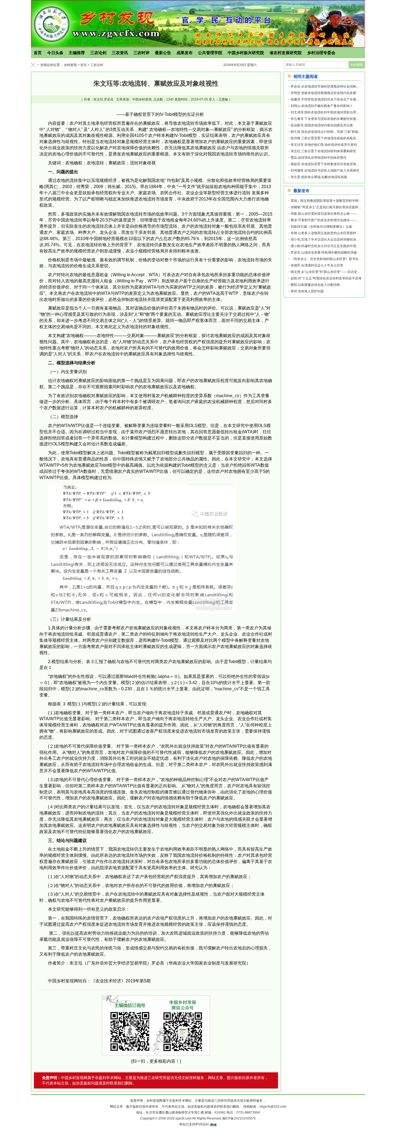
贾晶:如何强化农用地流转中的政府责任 (318, 158)
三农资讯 (120, 52)
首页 (38, 52)
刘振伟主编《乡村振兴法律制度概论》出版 (321, 226)
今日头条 (55, 52)
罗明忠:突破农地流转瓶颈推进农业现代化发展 (323, 93)
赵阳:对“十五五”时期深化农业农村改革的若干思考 (326, 278)
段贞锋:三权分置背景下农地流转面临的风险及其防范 (328, 138)
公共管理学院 (210, 52)
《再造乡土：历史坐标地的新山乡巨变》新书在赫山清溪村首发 (336, 259)
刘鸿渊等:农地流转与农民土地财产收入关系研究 (325, 170)
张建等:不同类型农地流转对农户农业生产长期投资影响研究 (333, 99)
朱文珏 (98, 99)
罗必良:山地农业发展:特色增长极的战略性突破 (324, 252)
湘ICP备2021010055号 (239, 1118)
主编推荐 (77, 52)
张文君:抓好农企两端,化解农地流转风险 (319, 177)
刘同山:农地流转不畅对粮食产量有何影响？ (322, 106)
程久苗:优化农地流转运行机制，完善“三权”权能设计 (328, 132)
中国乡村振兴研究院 (246, 52)
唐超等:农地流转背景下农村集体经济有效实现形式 (327, 164)
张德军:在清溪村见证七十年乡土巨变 (317, 265)
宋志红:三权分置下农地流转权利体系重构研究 (323, 151)
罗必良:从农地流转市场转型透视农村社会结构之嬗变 (328, 86)
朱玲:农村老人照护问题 (307, 291)
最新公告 (163, 52)
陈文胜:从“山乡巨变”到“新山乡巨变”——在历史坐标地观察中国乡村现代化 (343, 272)
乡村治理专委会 (321, 52)
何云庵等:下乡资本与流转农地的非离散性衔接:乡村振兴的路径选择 (338, 119)
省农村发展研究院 (285, 52)
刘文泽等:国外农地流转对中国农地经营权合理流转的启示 (331, 112)
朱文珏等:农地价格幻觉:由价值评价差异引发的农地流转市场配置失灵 (340, 145)
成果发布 (184, 52)
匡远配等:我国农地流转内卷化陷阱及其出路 (322, 125)
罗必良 (109, 99)
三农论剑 (98, 52)
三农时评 (141, 52)
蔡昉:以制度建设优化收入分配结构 (315, 285)
